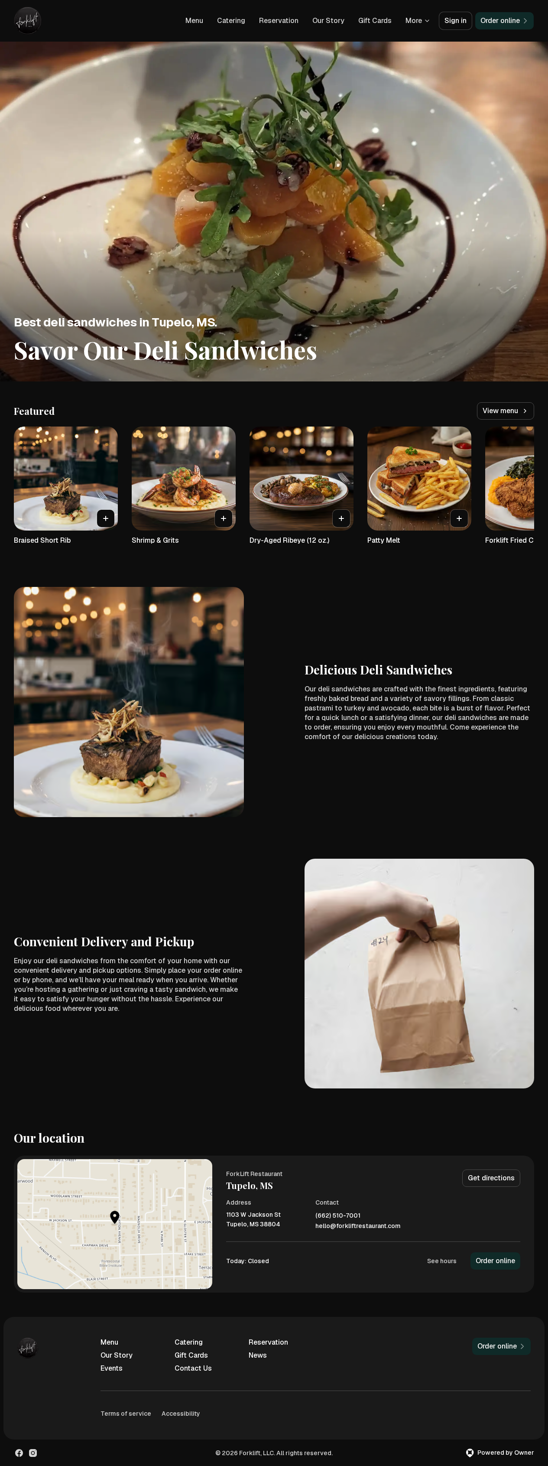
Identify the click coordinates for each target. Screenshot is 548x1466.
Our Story (328, 20)
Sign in (455, 20)
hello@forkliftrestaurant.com (358, 1226)
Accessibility (181, 1413)
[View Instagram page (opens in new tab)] (33, 1453)
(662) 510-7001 (337, 1216)
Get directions (491, 1178)
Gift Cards (375, 20)
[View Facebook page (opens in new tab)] (19, 1453)
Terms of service (126, 1413)
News (258, 1355)
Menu (194, 20)
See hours (442, 1261)
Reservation (278, 20)
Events (112, 1368)
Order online (495, 1260)
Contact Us (193, 1368)
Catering (231, 20)
